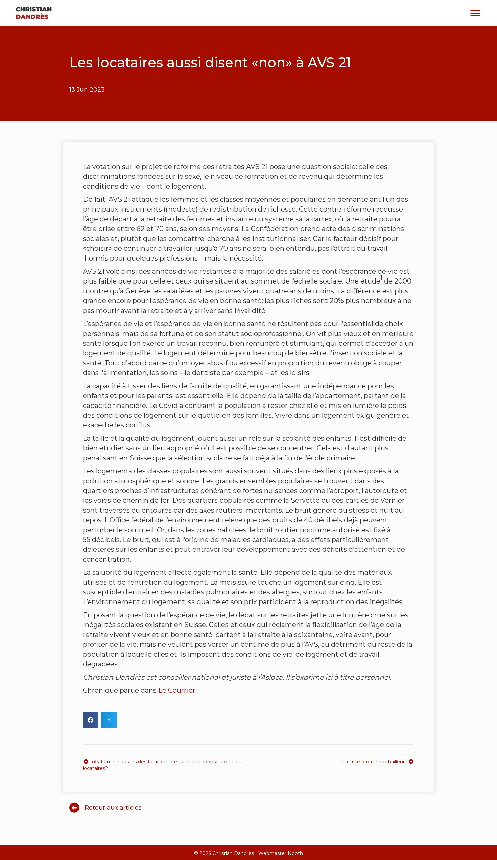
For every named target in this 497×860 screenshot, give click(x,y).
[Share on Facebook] (90, 720)
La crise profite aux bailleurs (375, 762)
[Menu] (475, 13)
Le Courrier (176, 690)
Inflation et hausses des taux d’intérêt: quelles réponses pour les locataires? (162, 765)
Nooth (295, 853)
